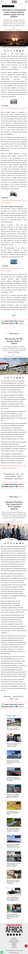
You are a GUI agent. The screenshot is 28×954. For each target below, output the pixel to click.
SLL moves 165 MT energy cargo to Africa (14, 108)
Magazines (14, 942)
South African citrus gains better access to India (13, 813)
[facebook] (11, 51)
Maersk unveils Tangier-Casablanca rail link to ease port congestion (13, 830)
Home (4, 6)
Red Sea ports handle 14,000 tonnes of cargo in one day (13, 269)
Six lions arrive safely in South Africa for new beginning (13, 882)
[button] (14, 28)
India (17, 474)
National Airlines (9, 478)
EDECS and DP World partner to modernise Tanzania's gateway (13, 796)
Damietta (11, 698)
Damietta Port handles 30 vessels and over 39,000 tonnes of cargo (13, 846)
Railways (17, 820)
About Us (14, 938)
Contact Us (14, 947)
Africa (22, 474)
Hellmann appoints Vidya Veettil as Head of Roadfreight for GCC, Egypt (14, 916)
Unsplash (23, 47)
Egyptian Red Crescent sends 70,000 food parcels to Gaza (13, 865)
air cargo (19, 476)
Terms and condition (14, 941)
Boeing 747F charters (10, 476)
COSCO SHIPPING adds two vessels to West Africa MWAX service (13, 899)
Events (14, 945)
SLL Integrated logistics (9, 474)
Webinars (14, 944)
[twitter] (8, 51)
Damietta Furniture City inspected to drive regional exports (14, 201)
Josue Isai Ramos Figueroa (13, 47)
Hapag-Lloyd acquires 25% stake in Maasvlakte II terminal (14, 779)
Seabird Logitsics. (18, 478)
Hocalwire (16, 952)
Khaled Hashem (7, 696)
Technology (17, 735)
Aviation (13, 315)
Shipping (18, 752)
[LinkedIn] (5, 51)
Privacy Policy (14, 939)
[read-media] (13, 101)
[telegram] (17, 51)
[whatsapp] (14, 51)
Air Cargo (17, 871)
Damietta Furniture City (18, 696)
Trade (18, 803)
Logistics (18, 719)
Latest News (10, 6)
